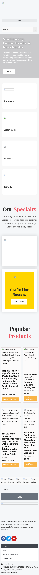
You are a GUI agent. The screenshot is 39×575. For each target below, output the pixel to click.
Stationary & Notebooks (10, 554)
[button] (19, 20)
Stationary (9, 101)
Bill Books (8, 158)
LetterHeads (10, 130)
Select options (10, 399)
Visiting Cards (7, 558)
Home (5, 546)
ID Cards (8, 187)
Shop (4, 550)
